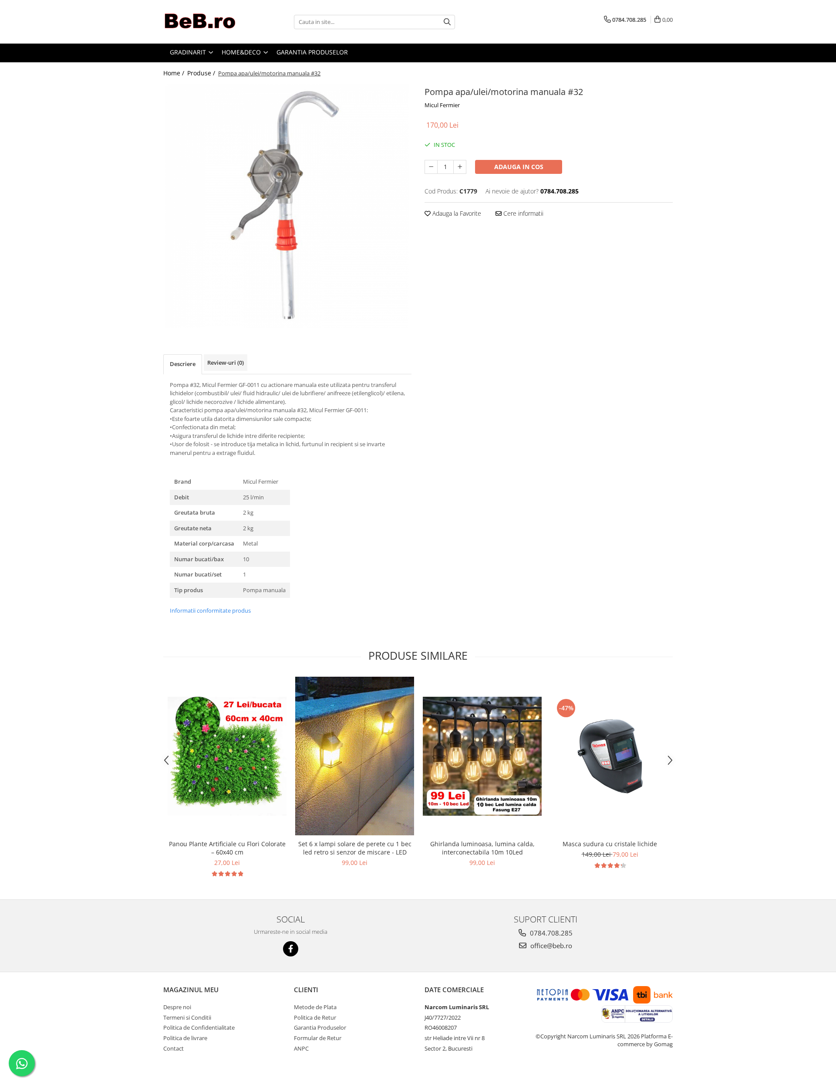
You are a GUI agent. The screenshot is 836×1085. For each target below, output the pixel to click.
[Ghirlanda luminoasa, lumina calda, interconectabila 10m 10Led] (482, 756)
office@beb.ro (550, 945)
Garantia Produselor (320, 1027)
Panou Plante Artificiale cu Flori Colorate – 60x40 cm (227, 848)
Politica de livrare (185, 1038)
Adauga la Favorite (456, 213)
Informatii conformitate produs (210, 610)
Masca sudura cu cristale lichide (610, 844)
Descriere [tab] (183, 364)
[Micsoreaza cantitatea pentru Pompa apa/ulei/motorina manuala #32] (431, 167)
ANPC (301, 1048)
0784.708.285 (550, 933)
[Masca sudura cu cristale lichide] (609, 756)
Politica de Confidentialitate (199, 1027)
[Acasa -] (206, 22)
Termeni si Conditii (187, 1017)
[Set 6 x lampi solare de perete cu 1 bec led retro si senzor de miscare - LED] (354, 756)
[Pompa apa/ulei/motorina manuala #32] (287, 206)
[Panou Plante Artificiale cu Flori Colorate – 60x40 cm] (227, 756)
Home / (174, 73)
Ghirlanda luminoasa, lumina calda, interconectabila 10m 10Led (482, 848)
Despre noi (177, 1007)
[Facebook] (290, 948)
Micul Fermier (442, 105)
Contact (173, 1048)
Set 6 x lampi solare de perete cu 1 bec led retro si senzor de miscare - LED (354, 848)
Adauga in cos (518, 167)
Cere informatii (522, 213)
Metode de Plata (315, 1007)
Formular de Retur (317, 1038)
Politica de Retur (315, 1017)
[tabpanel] (287, 206)
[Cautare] (447, 22)
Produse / (202, 73)
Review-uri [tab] (225, 362)
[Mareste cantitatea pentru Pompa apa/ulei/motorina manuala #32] (459, 167)
